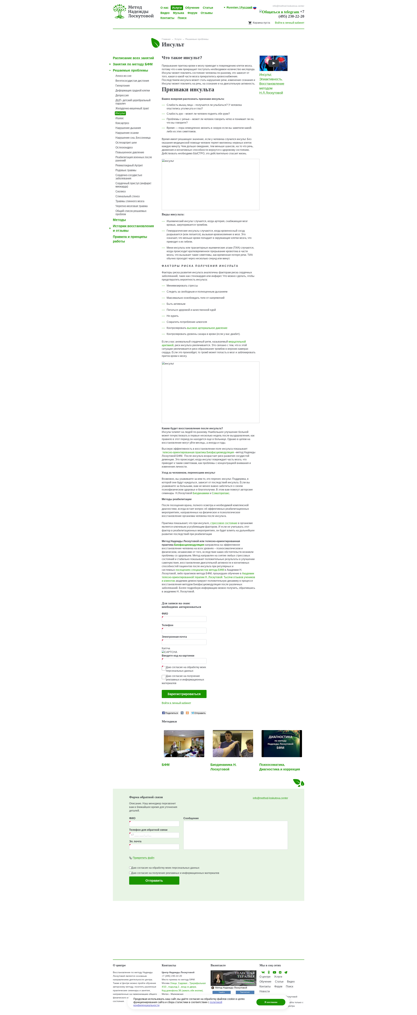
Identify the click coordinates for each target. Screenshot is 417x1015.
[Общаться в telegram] (279, 11)
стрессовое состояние (223, 523)
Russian (239, 7)
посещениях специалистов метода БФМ (200, 569)
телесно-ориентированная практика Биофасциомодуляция (198, 452)
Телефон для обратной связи (148, 829)
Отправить (154, 880)
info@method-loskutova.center (270, 798)
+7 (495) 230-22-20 (172, 976)
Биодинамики (201, 493)
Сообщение (191, 818)
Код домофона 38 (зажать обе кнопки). (182, 990)
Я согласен (271, 1002)
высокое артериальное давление (207, 328)
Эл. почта (135, 841)
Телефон (167, 625)
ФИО (165, 613)
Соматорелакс (220, 493)
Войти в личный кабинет (289, 22)
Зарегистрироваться (184, 694)
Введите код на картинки (178, 655)
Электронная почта (174, 636)
